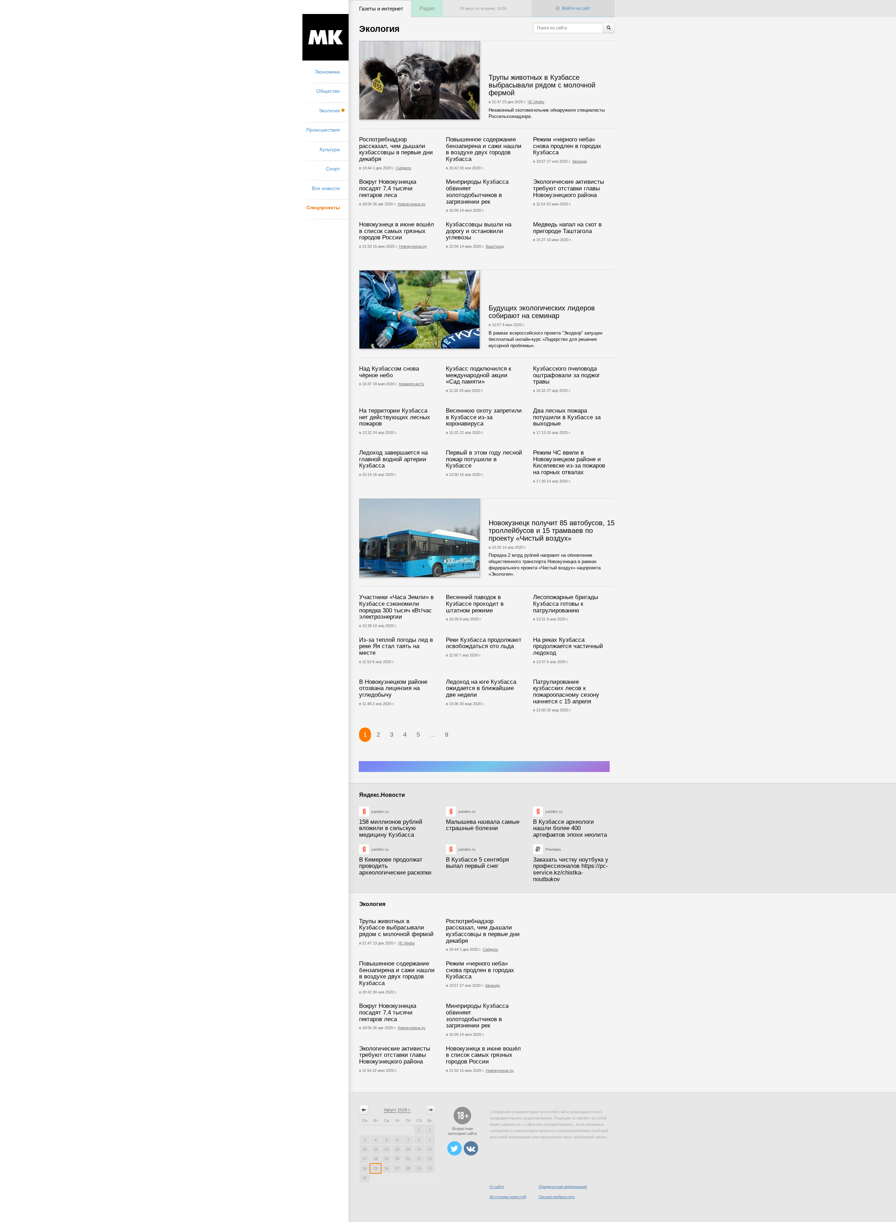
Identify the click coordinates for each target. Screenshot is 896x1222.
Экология (329, 110)
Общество (328, 91)
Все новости (326, 188)
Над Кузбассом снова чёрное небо (389, 372)
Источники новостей (508, 1197)
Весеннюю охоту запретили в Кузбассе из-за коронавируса (484, 417)
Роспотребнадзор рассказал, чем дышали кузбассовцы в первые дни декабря (396, 149)
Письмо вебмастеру (557, 1197)
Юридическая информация (563, 1187)
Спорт (333, 168)
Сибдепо (403, 168)
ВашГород (495, 246)
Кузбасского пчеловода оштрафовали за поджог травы (566, 375)
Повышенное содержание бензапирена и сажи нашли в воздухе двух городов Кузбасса (484, 149)
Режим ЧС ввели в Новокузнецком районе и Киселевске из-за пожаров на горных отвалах (569, 462)
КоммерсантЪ (411, 384)
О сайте (497, 1187)
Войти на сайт (576, 8)
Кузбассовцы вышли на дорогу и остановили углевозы (478, 231)
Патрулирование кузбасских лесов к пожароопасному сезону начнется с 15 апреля (566, 692)
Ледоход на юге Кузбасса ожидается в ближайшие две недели (481, 688)
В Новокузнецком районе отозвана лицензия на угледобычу (393, 688)
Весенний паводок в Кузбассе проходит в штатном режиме (475, 603)
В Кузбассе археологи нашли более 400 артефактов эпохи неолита (570, 828)
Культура (330, 149)
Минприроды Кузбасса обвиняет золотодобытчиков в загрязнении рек (477, 191)
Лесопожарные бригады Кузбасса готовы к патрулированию (565, 603)
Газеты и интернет (381, 9)
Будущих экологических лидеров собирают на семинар (542, 311)
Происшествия (323, 130)
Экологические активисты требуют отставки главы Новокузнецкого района (568, 188)
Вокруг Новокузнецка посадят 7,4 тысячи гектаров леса (387, 188)
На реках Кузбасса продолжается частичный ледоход (568, 646)
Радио (427, 8)
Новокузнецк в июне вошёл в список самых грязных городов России (396, 231)
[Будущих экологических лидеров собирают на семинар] (440, 309)
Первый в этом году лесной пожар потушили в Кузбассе (484, 459)
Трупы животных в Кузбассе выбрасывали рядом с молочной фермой (542, 85)
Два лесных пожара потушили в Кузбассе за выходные (567, 417)
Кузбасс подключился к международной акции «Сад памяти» (478, 375)
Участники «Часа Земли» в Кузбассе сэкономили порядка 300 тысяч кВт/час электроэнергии (396, 607)
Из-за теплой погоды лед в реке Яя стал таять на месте (396, 646)
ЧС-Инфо (535, 102)
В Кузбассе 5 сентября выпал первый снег (477, 863)
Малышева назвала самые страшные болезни (482, 825)
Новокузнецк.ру (412, 204)
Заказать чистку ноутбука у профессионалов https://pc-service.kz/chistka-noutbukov (570, 869)
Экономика (327, 72)
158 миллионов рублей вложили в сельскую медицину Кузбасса (390, 828)
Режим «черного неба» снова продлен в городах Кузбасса (567, 146)
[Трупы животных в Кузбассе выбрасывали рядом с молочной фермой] (440, 80)
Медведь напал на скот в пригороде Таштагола (567, 227)
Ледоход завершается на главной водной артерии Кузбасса (393, 459)
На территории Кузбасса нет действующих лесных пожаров (394, 417)
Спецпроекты (323, 207)
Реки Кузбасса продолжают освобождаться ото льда (484, 643)
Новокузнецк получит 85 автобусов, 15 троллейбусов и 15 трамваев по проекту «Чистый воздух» (552, 530)
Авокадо (579, 161)
